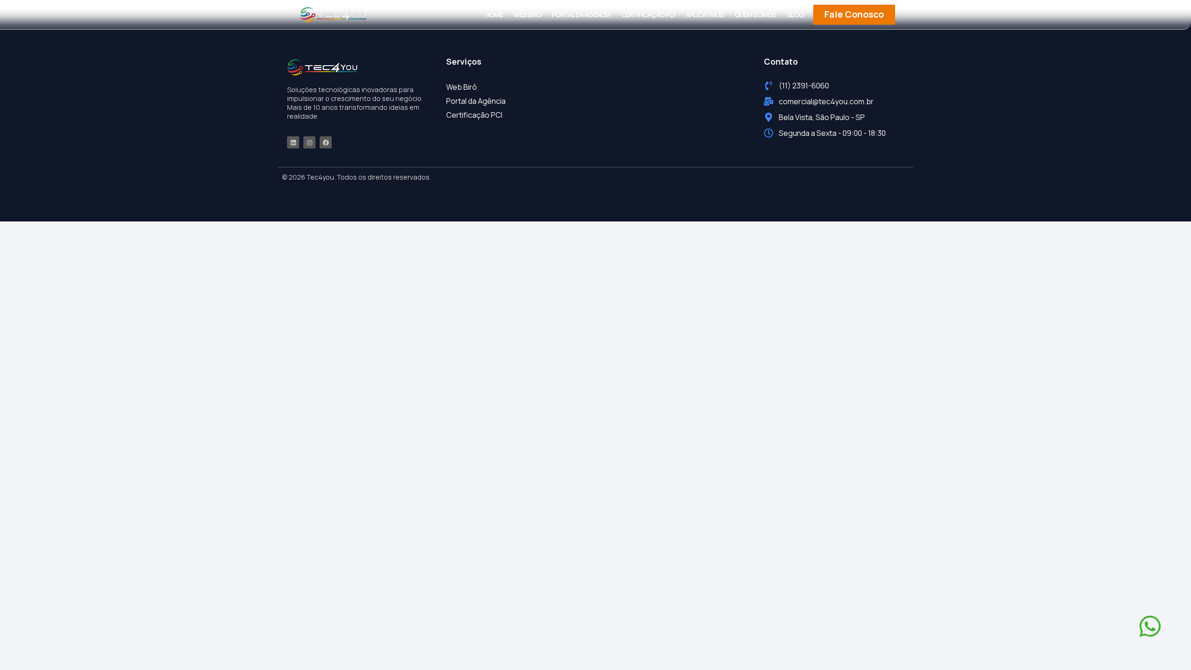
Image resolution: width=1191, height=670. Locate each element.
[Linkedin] (293, 142)
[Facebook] (326, 142)
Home (494, 14)
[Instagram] (309, 142)
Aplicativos (705, 14)
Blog (795, 14)
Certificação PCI (648, 14)
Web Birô (527, 14)
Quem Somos (755, 14)
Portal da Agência (581, 14)
